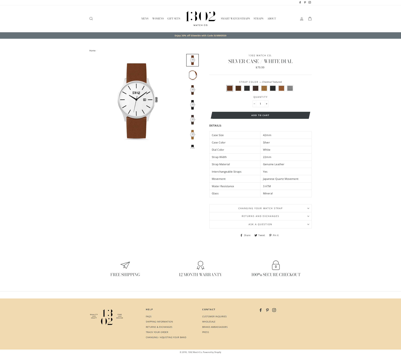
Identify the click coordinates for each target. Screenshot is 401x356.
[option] (200, 35)
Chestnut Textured (229, 88)
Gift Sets (173, 18)
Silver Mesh (290, 88)
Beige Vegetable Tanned (264, 88)
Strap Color (260, 81)
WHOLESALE (209, 321)
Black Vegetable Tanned (272, 88)
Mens (144, 18)
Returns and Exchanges (260, 216)
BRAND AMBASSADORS (215, 326)
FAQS (149, 316)
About (271, 18)
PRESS (205, 332)
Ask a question (260, 224)
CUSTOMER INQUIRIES (214, 316)
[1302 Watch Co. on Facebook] (261, 310)
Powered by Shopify (212, 352)
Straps (258, 18)
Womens (158, 18)
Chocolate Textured (255, 88)
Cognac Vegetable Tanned (281, 88)
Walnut (238, 88)
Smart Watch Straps (235, 18)
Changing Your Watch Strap (260, 208)
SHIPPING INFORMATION (159, 321)
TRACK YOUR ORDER (157, 332)
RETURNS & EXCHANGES (159, 326)
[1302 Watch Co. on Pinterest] (267, 310)
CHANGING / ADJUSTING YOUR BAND (166, 337)
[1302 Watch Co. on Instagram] (274, 310)
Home (92, 50)
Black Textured (247, 88)
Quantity (260, 96)
